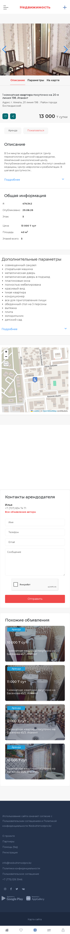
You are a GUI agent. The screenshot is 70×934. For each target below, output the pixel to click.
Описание (17, 80)
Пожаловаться (35, 130)
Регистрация (10, 852)
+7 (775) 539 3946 (12, 879)
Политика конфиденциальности (21, 868)
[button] (35, 380)
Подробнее (12, 179)
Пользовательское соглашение (20, 874)
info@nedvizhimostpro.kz (16, 862)
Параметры (36, 80)
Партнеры (8, 841)
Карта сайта (35, 919)
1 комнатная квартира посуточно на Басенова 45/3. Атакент (31, 731)
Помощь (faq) (10, 847)
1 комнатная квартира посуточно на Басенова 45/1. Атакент (31, 652)
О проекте (8, 836)
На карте (53, 80)
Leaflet (36, 410)
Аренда (12, 130)
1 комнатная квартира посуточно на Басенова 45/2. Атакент (31, 691)
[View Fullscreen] (6, 363)
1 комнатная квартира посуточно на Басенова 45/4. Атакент (31, 770)
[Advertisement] (35, 455)
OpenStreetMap (50, 410)
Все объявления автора (20, 511)
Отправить (35, 598)
